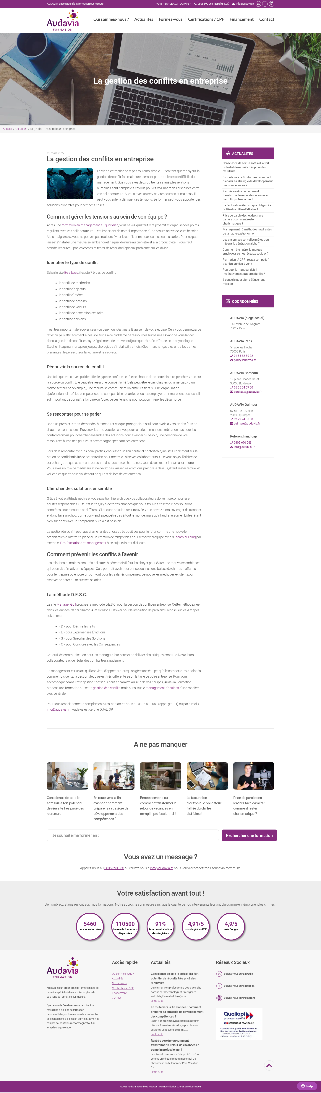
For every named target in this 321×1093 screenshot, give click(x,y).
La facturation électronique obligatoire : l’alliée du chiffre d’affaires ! (248, 207)
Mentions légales (167, 1086)
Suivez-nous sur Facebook (239, 985)
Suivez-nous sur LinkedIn (238, 973)
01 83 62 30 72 (243, 356)
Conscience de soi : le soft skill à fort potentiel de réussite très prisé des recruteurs (246, 167)
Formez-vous (171, 19)
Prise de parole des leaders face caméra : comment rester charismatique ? (243, 219)
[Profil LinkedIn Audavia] (258, 4)
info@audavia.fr (245, 3)
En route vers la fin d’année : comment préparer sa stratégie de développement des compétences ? (248, 181)
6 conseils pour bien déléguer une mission (244, 282)
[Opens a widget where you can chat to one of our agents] (307, 1086)
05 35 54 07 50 (243, 387)
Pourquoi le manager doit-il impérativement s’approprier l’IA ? (244, 272)
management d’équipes (162, 688)
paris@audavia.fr (244, 360)
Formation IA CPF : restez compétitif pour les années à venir (246, 262)
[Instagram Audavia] (271, 4)
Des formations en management (83, 543)
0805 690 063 (242, 442)
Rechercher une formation (249, 835)
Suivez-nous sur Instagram (239, 998)
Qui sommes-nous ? (111, 19)
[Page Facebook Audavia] (265, 4)
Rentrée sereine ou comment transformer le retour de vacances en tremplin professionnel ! (246, 195)
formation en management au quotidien (90, 225)
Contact (266, 19)
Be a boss (71, 272)
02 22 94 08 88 (243, 419)
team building (186, 537)
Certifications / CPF (206, 19)
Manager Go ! (66, 604)
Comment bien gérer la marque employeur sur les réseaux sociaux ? (246, 251)
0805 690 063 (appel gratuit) (213, 3)
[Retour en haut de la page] (269, 1068)
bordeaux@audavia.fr (247, 392)
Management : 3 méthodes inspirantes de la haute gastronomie (247, 231)
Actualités (143, 19)
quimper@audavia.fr (246, 423)
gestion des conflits (106, 688)
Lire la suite (157, 1000)
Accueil (8, 129)
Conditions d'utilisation (189, 1086)
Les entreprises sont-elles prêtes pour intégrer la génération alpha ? (246, 241)
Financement (242, 19)
